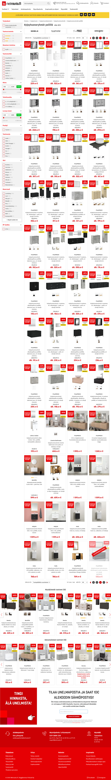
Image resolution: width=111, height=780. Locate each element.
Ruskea (8, 165)
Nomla (8, 63)
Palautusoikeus (10, 759)
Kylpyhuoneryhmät (60, 21)
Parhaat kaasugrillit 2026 (94, 764)
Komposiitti (9, 216)
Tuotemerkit (74, 9)
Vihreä (8, 180)
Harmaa (8, 167)
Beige (8, 175)
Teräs (8, 208)
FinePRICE (10, 58)
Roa (7, 156)
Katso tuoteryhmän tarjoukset (11, 26)
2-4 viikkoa (9, 106)
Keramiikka (9, 211)
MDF (7, 213)
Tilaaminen (9, 752)
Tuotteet (4, 9)
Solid (7, 138)
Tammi (8, 130)
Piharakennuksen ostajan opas (95, 761)
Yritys (33, 752)
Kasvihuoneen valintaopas (94, 759)
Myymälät (64, 9)
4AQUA (8, 68)
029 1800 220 (55, 735)
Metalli (8, 201)
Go (7, 151)
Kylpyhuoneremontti (64, 759)
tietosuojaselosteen (76, 722)
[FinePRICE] (77, 31)
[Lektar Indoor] (99, 31)
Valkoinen (9, 170)
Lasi (7, 196)
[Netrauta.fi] (11, 3)
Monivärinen (9, 185)
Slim (7, 141)
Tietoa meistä (35, 756)
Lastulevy (9, 193)
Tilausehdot (9, 761)
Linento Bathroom (11, 60)
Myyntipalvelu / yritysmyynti (60, 732)
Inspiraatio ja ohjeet (52, 9)
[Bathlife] (56, 31)
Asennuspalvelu (63, 756)
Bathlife (8, 70)
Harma (8, 76)
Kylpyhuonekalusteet (45, 21)
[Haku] (48, 3)
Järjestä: (28, 38)
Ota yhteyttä (18, 735)
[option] (34, 64)
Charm (8, 153)
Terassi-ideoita (90, 756)
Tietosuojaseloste (36, 761)
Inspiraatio (90, 752)
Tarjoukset (15, 9)
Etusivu (26, 21)
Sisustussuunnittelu (64, 761)
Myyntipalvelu (38, 9)
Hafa (7, 73)
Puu (7, 203)
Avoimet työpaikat (36, 759)
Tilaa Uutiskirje (74, 716)
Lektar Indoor (10, 78)
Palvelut (61, 752)
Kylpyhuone (34, 21)
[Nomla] (34, 31)
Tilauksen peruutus (12, 770)
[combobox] (37, 3)
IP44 (7, 229)
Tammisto (98, 735)
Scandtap (9, 65)
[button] (12, 220)
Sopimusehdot (35, 764)
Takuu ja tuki (10, 764)
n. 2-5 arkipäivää (11, 101)
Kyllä (8, 49)
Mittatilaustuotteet (64, 764)
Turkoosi (8, 182)
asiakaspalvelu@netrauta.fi (21, 738)
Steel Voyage (9, 143)
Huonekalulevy (11, 206)
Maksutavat (9, 756)
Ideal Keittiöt (62, 767)
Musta (8, 172)
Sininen (8, 177)
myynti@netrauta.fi (56, 740)
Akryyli (8, 198)
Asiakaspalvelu (26, 9)
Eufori (7, 146)
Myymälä (97, 732)
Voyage (8, 148)
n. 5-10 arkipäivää (12, 104)
